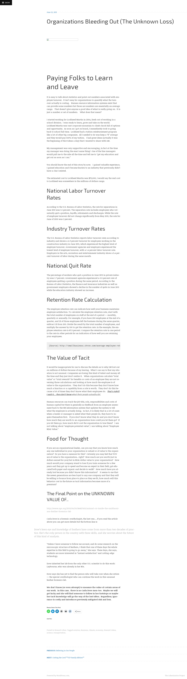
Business (84, 630)
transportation (59, 633)
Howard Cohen (60, 630)
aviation (76, 630)
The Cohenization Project (175, 675)
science (50, 633)
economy (99, 630)
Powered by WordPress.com (58, 675)
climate (92, 630)
